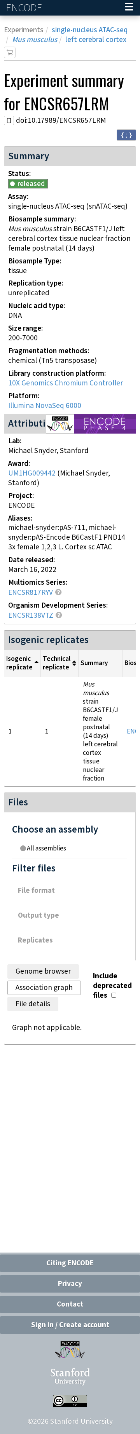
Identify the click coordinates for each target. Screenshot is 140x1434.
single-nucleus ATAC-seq (90, 30)
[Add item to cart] (10, 52)
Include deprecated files (112, 985)
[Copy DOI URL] (9, 120)
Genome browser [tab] (43, 971)
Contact (70, 1304)
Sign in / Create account (70, 1325)
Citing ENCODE (70, 1263)
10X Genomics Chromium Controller (65, 383)
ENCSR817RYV (30, 593)
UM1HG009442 (32, 473)
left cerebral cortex (95, 40)
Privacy (70, 1284)
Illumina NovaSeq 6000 (44, 406)
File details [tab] (33, 1004)
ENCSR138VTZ (30, 615)
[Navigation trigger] (129, 8)
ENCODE (25, 8)
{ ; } (126, 135)
